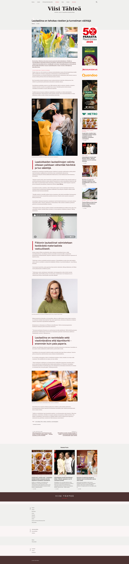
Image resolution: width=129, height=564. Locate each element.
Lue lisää (84, 140)
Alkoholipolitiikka (35, 529)
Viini (95, 178)
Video (63, 2)
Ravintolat (74, 2)
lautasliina (49, 421)
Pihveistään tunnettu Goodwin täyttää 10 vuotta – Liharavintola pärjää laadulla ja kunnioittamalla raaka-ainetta (67, 434)
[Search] (96, 2)
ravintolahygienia (54, 421)
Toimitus (33, 23)
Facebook (33, 548)
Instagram (34, 552)
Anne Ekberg (37, 421)
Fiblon (42, 421)
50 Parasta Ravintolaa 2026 (48, 2)
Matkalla (91, 200)
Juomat (67, 2)
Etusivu (33, 2)
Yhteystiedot (34, 522)
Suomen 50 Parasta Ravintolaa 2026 (38, 520)
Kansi (88, 130)
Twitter (33, 550)
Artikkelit (57, 2)
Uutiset (38, 2)
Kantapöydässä (34, 531)
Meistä (33, 518)
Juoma (33, 513)
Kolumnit (91, 130)
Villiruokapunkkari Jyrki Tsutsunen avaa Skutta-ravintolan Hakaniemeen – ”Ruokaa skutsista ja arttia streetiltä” (42, 434)
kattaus (44, 421)
